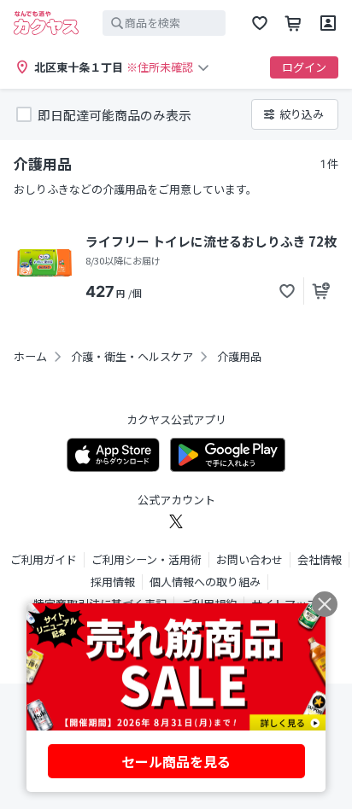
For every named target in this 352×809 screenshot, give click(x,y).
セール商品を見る (176, 761)
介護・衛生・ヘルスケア (132, 356)
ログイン (304, 67)
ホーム (30, 356)
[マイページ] (328, 23)
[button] (287, 291)
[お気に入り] (259, 23)
